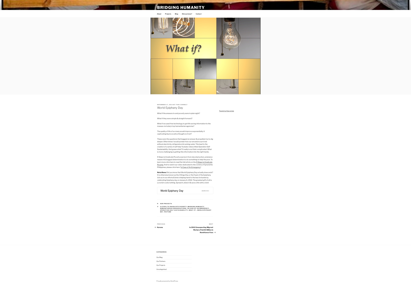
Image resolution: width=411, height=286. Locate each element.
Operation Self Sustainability (174, 210)
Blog (176, 14)
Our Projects (166, 203)
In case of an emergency (198, 208)
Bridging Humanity (181, 7)
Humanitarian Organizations (173, 208)
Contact (199, 14)
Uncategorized (161, 269)
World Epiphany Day (171, 190)
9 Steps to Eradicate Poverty (173, 206)
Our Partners (160, 261)
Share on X (205, 191)
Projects (168, 14)
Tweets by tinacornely (226, 111)
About (159, 14)
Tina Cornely (182, 104)
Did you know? (187, 14)
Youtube (167, 212)
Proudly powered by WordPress (167, 281)
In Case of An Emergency (190, 167)
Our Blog (159, 257)
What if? (192, 210)
